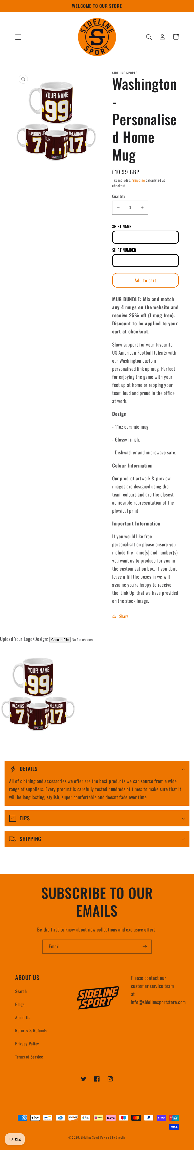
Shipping (138, 180)
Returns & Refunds (30, 1030)
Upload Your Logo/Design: (24, 638)
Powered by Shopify (113, 1137)
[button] (18, 37)
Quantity (118, 196)
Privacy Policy (27, 1043)
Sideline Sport (90, 1137)
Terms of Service (29, 1056)
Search (21, 991)
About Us (22, 1017)
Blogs (20, 1004)
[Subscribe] (144, 947)
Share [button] (124, 616)
